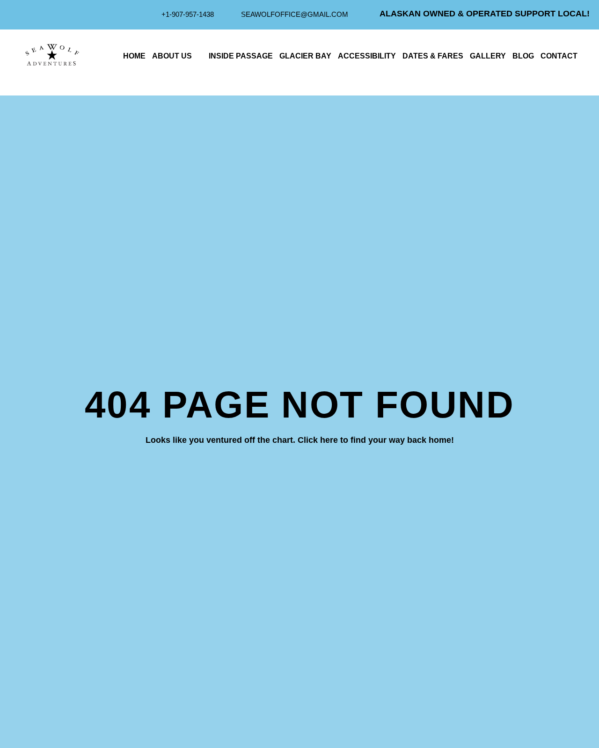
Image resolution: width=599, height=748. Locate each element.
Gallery (488, 56)
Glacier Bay (305, 56)
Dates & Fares (432, 56)
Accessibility (367, 56)
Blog (523, 56)
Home (134, 56)
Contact (559, 56)
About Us (172, 56)
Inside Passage (241, 56)
